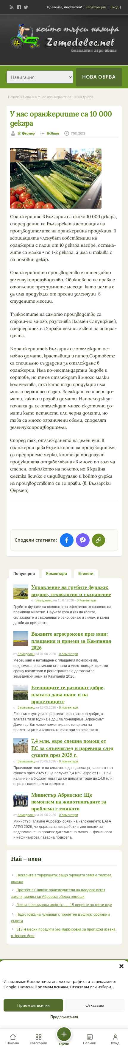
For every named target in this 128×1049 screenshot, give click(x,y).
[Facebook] (18, 7)
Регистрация (95, 7)
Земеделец (43, 600)
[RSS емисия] (11, 7)
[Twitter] (26, 7)
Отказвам (94, 1005)
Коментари (56, 573)
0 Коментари (86, 600)
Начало (13, 97)
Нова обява (98, 77)
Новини (28, 97)
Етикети (85, 573)
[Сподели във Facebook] (67, 540)
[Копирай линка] (98, 540)
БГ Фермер (26, 133)
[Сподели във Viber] (83, 540)
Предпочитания (64, 1017)
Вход (114, 7)
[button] (121, 966)
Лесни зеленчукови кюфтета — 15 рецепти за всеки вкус (64, 905)
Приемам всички (33, 1005)
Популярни (24, 573)
